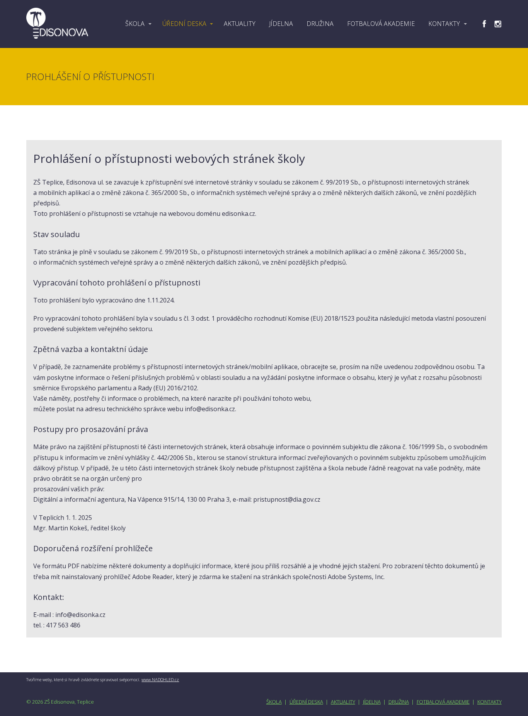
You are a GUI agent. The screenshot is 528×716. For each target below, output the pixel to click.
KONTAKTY (444, 23)
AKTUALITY (239, 23)
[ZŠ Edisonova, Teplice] (57, 24)
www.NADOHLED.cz (160, 679)
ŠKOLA (135, 23)
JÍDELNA (281, 23)
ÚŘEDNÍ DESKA (184, 23)
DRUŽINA (320, 23)
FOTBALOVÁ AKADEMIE (381, 23)
